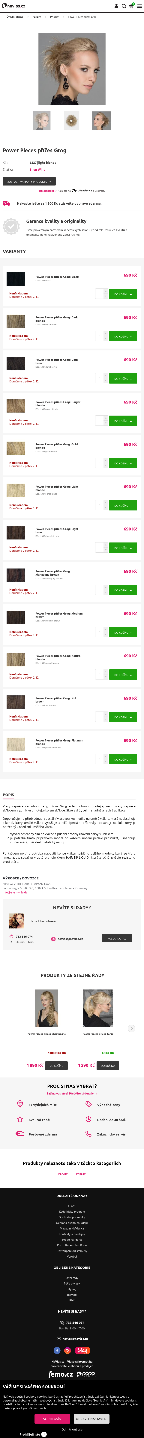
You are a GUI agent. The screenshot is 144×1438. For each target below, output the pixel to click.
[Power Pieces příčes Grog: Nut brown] (16, 710)
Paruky (37, 17)
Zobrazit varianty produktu (27, 181)
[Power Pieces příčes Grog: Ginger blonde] (16, 414)
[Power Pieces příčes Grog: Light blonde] (16, 499)
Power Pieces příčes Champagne (47, 1034)
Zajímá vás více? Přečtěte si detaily (70, 1094)
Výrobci (72, 1256)
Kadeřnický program (72, 1211)
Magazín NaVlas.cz (72, 1228)
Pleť (71, 1300)
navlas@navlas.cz (70, 939)
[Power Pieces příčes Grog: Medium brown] (16, 626)
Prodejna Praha (72, 1240)
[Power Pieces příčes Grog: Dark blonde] (16, 329)
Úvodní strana (15, 17)
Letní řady (71, 1278)
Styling (72, 1289)
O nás (72, 1206)
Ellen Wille (37, 170)
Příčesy (54, 17)
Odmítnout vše (72, 1429)
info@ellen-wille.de (15, 892)
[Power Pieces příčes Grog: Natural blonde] (16, 668)
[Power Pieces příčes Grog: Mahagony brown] (16, 583)
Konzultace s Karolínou (72, 1245)
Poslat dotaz (116, 938)
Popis (8, 794)
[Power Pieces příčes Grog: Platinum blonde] (16, 752)
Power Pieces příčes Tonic (98, 1034)
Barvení (72, 1295)
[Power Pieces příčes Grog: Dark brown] (16, 372)
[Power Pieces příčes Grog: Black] (16, 287)
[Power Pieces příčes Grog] (72, 69)
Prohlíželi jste (32, 1434)
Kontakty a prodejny (72, 1234)
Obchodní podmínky (72, 1217)
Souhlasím (52, 1419)
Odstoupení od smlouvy (71, 1251)
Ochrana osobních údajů (72, 1223)
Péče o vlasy (72, 1283)
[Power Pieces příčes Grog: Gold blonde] (16, 456)
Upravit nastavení (92, 1419)
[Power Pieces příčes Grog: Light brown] (16, 541)
